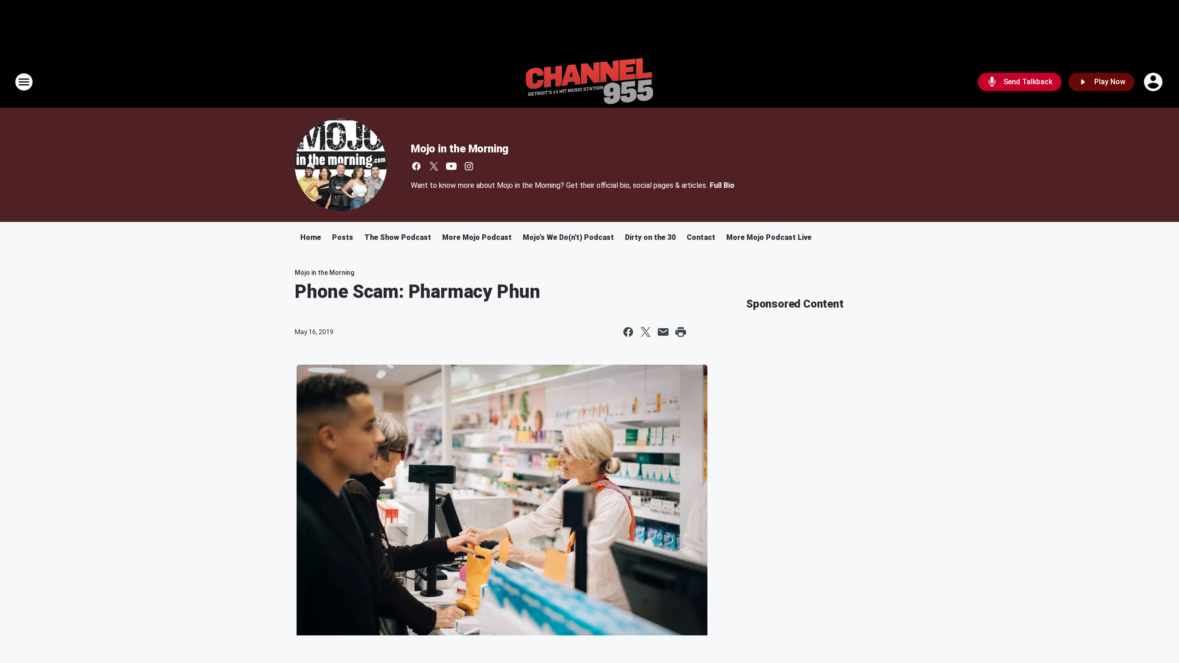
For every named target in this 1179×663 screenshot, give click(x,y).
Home (310, 237)
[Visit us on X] (433, 166)
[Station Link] (589, 82)
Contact (701, 237)
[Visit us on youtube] (451, 166)
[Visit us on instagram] (468, 166)
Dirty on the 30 (650, 237)
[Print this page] (680, 332)
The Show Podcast (397, 237)
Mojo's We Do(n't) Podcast (568, 237)
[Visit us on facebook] (416, 166)
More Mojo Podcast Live (768, 237)
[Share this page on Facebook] (628, 332)
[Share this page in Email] (663, 332)
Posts (342, 237)
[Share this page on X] (645, 332)
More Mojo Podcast (477, 237)
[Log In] (1154, 82)
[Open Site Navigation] (24, 82)
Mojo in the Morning (459, 148)
